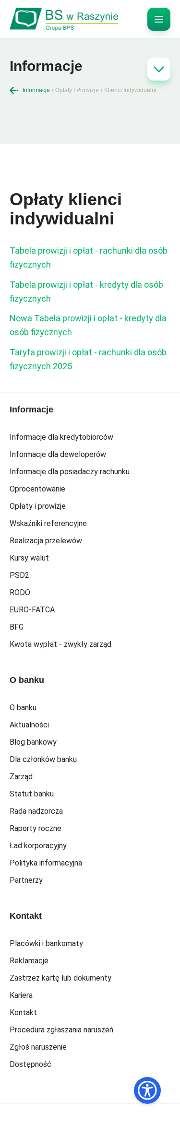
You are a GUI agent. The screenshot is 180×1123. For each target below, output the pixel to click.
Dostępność (30, 1064)
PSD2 (19, 575)
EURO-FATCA (32, 609)
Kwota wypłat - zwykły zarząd (60, 644)
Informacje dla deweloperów (58, 454)
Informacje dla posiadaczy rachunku (70, 471)
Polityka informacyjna (46, 862)
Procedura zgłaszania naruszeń (61, 1029)
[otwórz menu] (158, 19)
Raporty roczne (35, 828)
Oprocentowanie (37, 488)
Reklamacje (29, 960)
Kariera (21, 995)
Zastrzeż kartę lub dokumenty (60, 978)
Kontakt (23, 1012)
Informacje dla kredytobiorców (61, 437)
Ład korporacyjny (38, 845)
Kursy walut (29, 557)
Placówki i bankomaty (46, 943)
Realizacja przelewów (46, 540)
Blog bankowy (33, 742)
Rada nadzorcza (36, 811)
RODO (20, 592)
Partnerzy (26, 880)
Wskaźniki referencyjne (48, 523)
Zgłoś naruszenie (38, 1047)
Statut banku (32, 793)
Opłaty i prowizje (38, 506)
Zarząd (21, 776)
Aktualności (29, 724)
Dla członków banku (43, 759)
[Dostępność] (147, 1090)
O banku (23, 707)
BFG (17, 627)
